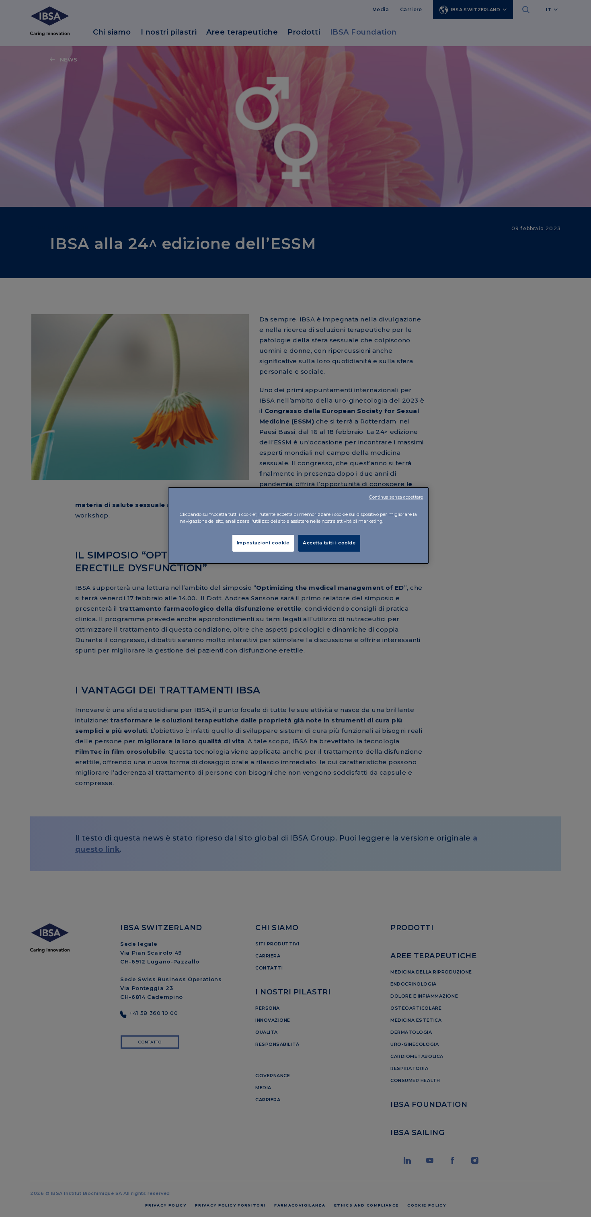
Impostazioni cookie (263, 543)
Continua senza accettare (396, 497)
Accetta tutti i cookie (329, 543)
